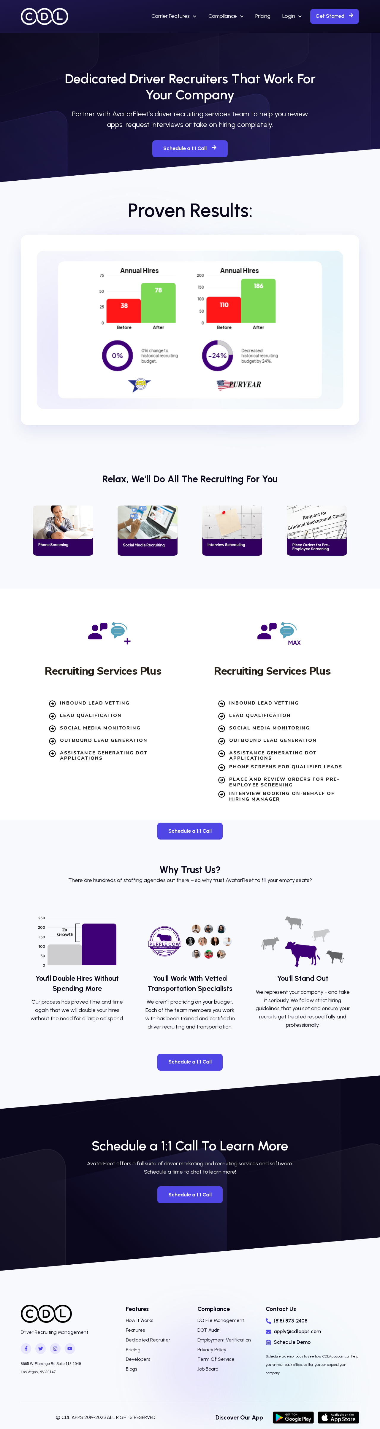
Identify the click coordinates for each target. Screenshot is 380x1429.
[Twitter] (40, 1348)
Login (288, 16)
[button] (334, 16)
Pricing (262, 16)
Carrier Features (170, 16)
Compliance (222, 16)
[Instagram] (55, 1348)
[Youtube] (70, 1348)
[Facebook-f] (26, 1348)
